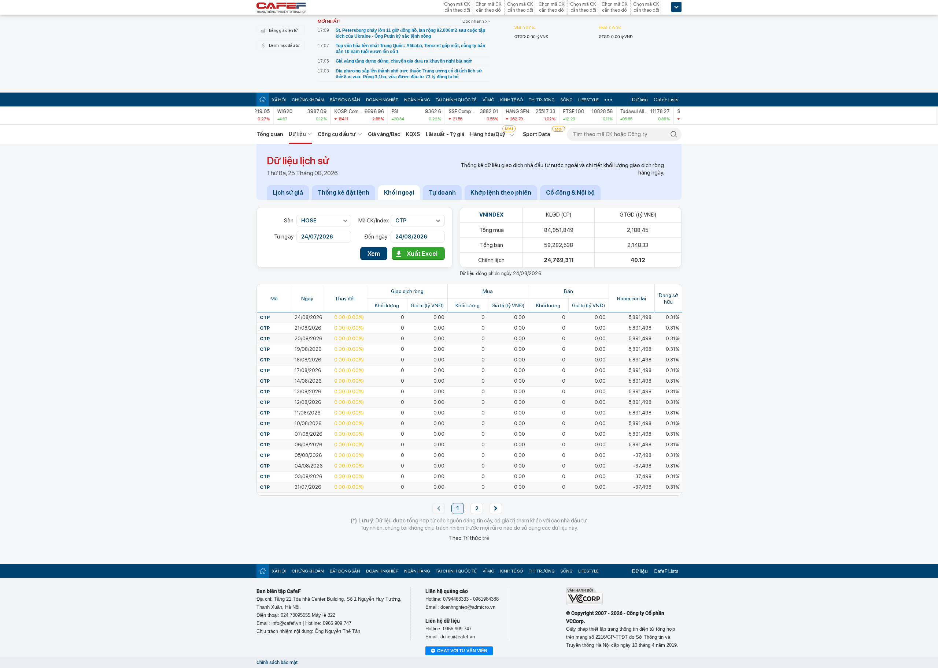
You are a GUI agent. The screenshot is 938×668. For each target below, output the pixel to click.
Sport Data (536, 134)
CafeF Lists (666, 99)
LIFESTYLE (588, 99)
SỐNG (566, 99)
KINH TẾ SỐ (511, 99)
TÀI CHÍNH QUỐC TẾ (456, 99)
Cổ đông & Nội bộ (570, 192)
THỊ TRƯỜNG (541, 99)
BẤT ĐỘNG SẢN (345, 99)
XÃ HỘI (279, 99)
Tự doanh (442, 192)
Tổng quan (269, 134)
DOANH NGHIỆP (382, 99)
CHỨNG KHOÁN (308, 99)
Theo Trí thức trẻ (469, 538)
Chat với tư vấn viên (462, 650)
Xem (374, 253)
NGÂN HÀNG (417, 99)
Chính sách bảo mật (277, 662)
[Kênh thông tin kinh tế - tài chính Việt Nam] (281, 8)
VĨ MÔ (488, 99)
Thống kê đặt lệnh (343, 192)
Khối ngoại (399, 192)
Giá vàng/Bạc (384, 134)
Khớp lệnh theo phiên (500, 192)
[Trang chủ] (262, 99)
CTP (265, 317)
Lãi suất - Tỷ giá (445, 134)
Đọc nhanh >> (476, 21)
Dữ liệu (640, 99)
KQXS (413, 134)
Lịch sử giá (288, 192)
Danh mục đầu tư (284, 45)
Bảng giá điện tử (283, 30)
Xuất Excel (422, 253)
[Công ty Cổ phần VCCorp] (584, 603)
